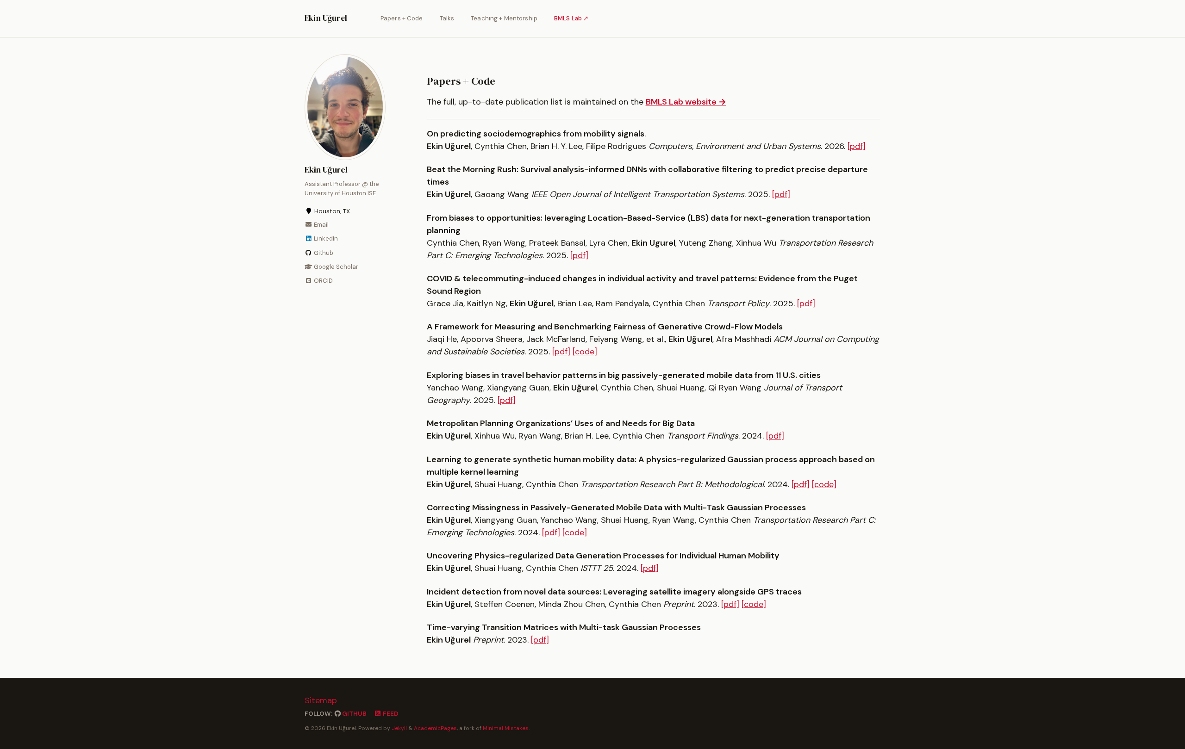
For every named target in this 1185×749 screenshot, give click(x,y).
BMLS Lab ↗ (571, 18)
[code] (585, 351)
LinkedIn (325, 238)
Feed (390, 714)
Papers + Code (401, 18)
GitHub (354, 714)
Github (322, 252)
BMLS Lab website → (686, 101)
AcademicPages (435, 728)
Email (320, 225)
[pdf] (857, 146)
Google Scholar (335, 266)
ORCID (322, 281)
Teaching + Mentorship (504, 18)
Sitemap (321, 700)
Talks (447, 18)
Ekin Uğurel (326, 18)
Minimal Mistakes (506, 728)
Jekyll (399, 728)
